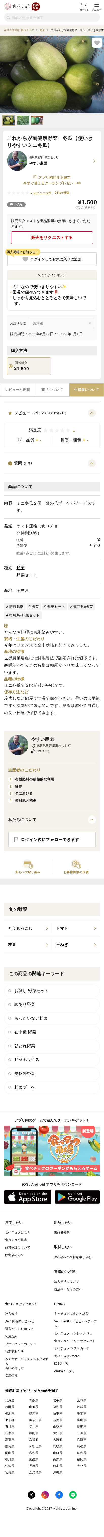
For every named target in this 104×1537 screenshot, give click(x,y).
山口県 (57, 1453)
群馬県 (33, 1413)
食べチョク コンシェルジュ (73, 1333)
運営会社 (11, 1313)
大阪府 (57, 1439)
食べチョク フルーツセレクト (75, 1341)
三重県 (81, 1433)
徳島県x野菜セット (24, 615)
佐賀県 (9, 1466)
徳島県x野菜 (83, 607)
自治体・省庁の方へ (68, 1289)
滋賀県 (9, 1439)
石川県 (9, 1426)
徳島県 (22, 590)
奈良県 (9, 1446)
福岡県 (81, 1459)
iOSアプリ (61, 1363)
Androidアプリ (64, 1371)
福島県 (57, 1407)
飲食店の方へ (14, 1255)
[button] (52, 428)
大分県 (81, 1466)
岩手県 (57, 1400)
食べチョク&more (66, 1356)
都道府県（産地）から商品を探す (32, 1390)
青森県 (33, 1400)
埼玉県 (57, 1413)
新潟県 (57, 1420)
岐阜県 (9, 1433)
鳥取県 (57, 1446)
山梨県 (57, 1426)
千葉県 (81, 1413)
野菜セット (26, 575)
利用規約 (11, 1336)
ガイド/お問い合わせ (19, 1321)
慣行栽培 (16, 607)
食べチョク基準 (16, 1240)
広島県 (33, 1453)
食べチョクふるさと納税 (71, 1313)
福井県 (33, 1426)
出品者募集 (62, 1232)
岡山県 (9, 1453)
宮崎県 (9, 1472)
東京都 (9, 1420)
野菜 (20, 568)
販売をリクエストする (52, 237)
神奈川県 (35, 1420)
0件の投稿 (62, 192)
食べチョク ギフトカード (71, 1348)
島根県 (81, 1446)
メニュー (97, 9)
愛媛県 (33, 1459)
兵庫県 (81, 1439)
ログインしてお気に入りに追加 (56, 259)
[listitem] (28, 928)
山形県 (33, 1407)
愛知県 (57, 1433)
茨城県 (81, 1407)
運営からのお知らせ (19, 1329)
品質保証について (17, 1247)
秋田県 (9, 1407)
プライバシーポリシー (20, 1344)
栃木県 (9, 1413)
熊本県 (57, 1466)
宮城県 (81, 1400)
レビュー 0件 (42, 193)
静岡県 (33, 1433)
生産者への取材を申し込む (73, 1257)
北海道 (9, 1400)
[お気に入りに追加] (97, 43)
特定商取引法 (14, 1351)
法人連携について (66, 1281)
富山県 (81, 1420)
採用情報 (11, 1375)
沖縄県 (57, 1472)
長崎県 (33, 1466)
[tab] (17, 389)
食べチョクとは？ (17, 1232)
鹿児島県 (35, 1472)
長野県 (81, 1426)
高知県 (57, 1459)
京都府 (33, 1439)
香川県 (9, 1459)
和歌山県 (35, 1446)
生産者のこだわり (24, 770)
